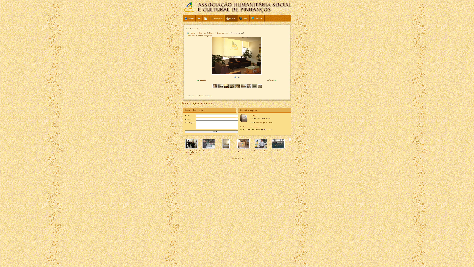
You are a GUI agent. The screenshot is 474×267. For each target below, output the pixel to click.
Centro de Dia (208, 151)
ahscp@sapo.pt (261, 122)
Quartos (226, 151)
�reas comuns (222, 33)
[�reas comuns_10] (249, 87)
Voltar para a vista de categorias (199, 35)
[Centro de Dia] (208, 148)
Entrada (188, 29)
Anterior (203, 80)
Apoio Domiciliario (261, 151)
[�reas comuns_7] (232, 87)
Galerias (196, 29)
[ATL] (278, 148)
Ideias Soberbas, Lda (237, 158)
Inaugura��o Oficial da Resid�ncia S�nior (191, 152)
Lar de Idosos (206, 29)
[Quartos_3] (226, 148)
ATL (278, 151)
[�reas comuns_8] (237, 87)
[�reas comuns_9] (243, 87)
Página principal (196, 33)
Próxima (270, 80)
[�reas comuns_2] (220, 87)
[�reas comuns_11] (254, 87)
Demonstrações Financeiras (197, 103)
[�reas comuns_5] (226, 87)
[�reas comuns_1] (214, 87)
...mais (270, 122)
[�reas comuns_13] (260, 87)
